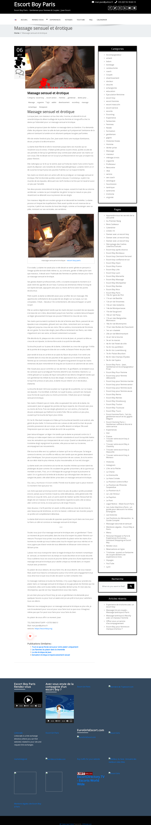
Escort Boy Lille (112, 269)
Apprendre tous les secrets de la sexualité (120, 216)
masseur (110, 154)
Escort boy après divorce (117, 250)
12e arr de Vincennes (115, 302)
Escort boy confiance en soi (118, 260)
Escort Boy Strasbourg (116, 401)
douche (109, 85)
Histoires (110, 462)
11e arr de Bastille (114, 298)
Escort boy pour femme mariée (119, 381)
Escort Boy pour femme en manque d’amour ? (117, 628)
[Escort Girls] (114, 733)
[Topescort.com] (121, 686)
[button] (28, 700)
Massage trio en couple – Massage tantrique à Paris (117, 611)
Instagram (110, 465)
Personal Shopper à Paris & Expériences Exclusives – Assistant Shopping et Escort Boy (118, 539)
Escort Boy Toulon (114, 404)
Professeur (111, 164)
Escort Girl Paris (83, 686)
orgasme (40, 102)
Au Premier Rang (113, 221)
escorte (109, 111)
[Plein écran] (39, 706)
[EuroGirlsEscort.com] (86, 737)
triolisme (110, 194)
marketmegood (20, 759)
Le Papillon (111, 497)
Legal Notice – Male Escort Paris (120, 504)
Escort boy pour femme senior (119, 384)
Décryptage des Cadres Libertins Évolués (116, 245)
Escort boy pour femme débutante (116, 377)
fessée (109, 128)
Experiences (55, 20)
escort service (51, 98)
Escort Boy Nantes (114, 286)
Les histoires (111, 515)
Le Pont (109, 500)
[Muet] (36, 706)
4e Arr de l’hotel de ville (116, 344)
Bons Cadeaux (112, 224)
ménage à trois (112, 157)
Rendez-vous (38, 20)
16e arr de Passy (113, 315)
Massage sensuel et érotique (48, 93)
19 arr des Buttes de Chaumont (119, 327)
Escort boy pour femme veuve (119, 391)
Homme (109, 144)
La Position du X (113, 490)
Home (16, 33)
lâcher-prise (82, 98)
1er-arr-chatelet (113, 330)
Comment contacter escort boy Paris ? (86, 820)
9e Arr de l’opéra (113, 360)
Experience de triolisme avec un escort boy (120, 605)
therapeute (43, 107)
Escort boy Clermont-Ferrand (119, 256)
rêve (108, 171)
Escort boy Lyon (113, 273)
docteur (109, 81)
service (109, 174)
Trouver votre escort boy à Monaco (117, 456)
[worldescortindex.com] (55, 759)
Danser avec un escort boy (117, 234)
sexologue (110, 181)
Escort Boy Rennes (114, 398)
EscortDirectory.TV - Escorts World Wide (90, 780)
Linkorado (18, 733)
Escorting (110, 114)
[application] (28, 700)
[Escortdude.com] (54, 781)
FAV (108, 433)
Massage (31, 102)
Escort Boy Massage (115, 279)
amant (109, 58)
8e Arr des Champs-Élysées (118, 357)
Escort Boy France (114, 266)
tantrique (110, 187)
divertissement (64, 102)
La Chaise (110, 472)
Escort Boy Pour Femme (116, 372)
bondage (110, 65)
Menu (108, 532)
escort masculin (113, 104)
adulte (54, 102)
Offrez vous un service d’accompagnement (115, 622)
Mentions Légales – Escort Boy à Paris (120, 528)
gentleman (72, 98)
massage (85, 102)
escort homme (112, 101)
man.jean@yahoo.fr (104, 2)
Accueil (24, 20)
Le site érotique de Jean (41, 652)
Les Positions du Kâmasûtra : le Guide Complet (119, 519)
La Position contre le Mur (117, 482)
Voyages (68, 20)
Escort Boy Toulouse (115, 408)
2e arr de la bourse (114, 337)
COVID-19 (110, 231)
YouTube (81, 20)
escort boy (40, 98)
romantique (32, 107)
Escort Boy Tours (113, 411)
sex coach (110, 177)
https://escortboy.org (43, 628)
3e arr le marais (113, 340)
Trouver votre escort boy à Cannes (117, 440)
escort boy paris (74, 260)
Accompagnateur (113, 55)
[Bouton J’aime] (30, 636)
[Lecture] (17, 706)
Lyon (108, 567)
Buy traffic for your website (88, 759)
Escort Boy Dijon (113, 263)
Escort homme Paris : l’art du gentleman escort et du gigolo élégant (119, 416)
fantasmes (110, 121)
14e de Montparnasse (115, 308)
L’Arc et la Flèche (113, 468)
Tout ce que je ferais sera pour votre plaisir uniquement (55, 647)
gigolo (109, 138)
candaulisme (112, 68)
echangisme (111, 88)
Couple (109, 75)
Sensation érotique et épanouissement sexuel (51, 655)
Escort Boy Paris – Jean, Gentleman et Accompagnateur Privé (120, 366)
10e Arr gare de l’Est (115, 295)
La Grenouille (112, 475)
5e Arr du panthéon (114, 347)
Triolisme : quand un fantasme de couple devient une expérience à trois (119, 554)
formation (110, 131)
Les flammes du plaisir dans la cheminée (48, 649)
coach (108, 71)
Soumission (111, 184)
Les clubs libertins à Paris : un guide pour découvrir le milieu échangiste (119, 509)
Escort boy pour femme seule (119, 388)
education (110, 91)
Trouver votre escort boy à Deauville (117, 451)
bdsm (108, 61)
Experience (111, 118)
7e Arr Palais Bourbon (115, 353)
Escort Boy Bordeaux (115, 253)
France (109, 436)
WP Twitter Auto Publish (67, 824)
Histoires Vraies (113, 141)
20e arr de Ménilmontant (117, 334)
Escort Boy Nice (113, 289)
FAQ (90, 20)
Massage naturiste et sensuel (119, 524)
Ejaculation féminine (115, 94)
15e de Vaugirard (113, 311)
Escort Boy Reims (113, 394)
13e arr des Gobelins (115, 305)
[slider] (26, 705)
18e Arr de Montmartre (116, 324)
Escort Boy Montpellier (116, 283)
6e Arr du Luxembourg (116, 350)
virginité (109, 197)
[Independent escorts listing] (85, 773)
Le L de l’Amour (113, 494)
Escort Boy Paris (34, 4)
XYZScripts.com (87, 824)
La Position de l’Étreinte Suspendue (116, 486)
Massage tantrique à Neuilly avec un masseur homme (118, 617)
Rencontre (110, 167)
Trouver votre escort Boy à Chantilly (117, 445)
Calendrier (102, 20)
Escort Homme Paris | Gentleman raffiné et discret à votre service (119, 424)
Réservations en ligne (115, 549)
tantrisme (110, 191)
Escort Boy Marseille (115, 276)
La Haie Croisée (113, 478)
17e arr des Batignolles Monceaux (116, 319)
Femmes (62, 98)
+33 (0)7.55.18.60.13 (127, 2)
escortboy (75, 102)
